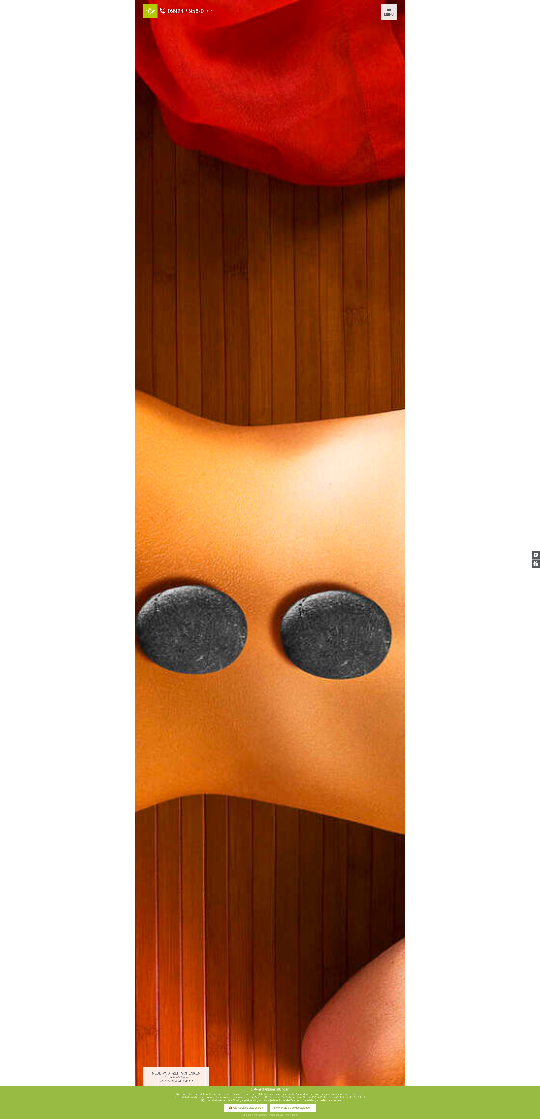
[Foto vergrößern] (270, 559)
